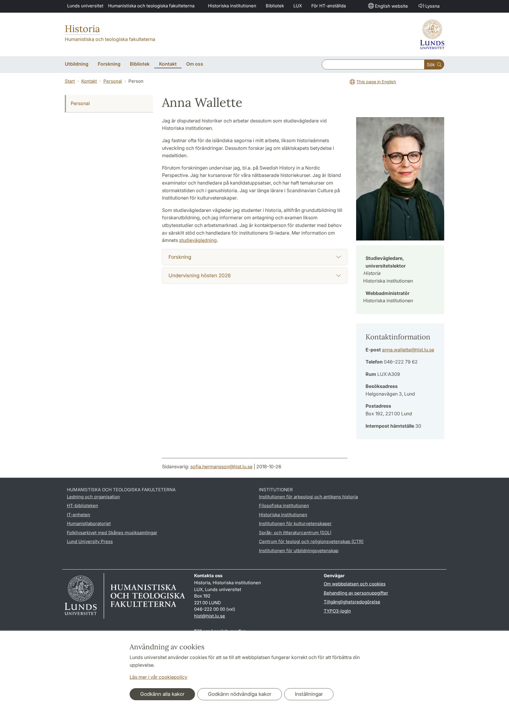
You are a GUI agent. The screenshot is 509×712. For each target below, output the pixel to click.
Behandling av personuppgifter (356, 593)
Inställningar (309, 694)
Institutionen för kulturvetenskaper (295, 523)
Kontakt (89, 81)
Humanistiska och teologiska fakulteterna (151, 6)
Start (70, 81)
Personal (112, 81)
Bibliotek (275, 6)
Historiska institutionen (232, 6)
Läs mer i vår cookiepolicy (158, 677)
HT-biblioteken (82, 505)
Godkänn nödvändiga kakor (239, 694)
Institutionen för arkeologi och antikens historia (308, 496)
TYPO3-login (337, 611)
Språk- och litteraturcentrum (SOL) (295, 532)
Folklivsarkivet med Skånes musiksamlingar (112, 532)
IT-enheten (78, 514)
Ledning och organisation (93, 496)
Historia (82, 29)
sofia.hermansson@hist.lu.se (221, 466)
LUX (297, 6)
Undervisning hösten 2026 (199, 275)
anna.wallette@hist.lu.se (408, 350)
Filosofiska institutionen (284, 505)
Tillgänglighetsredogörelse (352, 602)
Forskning (179, 257)
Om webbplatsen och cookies (355, 584)
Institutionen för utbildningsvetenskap (298, 550)
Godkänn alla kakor (162, 694)
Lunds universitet (85, 6)
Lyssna (432, 6)
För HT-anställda (328, 6)
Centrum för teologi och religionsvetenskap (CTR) (311, 541)
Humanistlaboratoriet (89, 523)
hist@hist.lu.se (209, 616)
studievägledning (198, 240)
